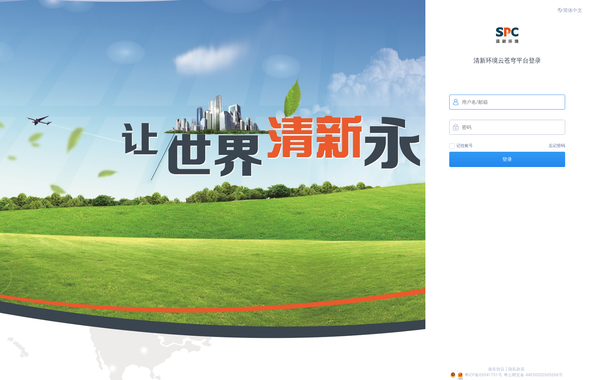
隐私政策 (516, 369)
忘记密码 (557, 145)
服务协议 (496, 369)
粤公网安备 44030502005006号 (533, 375)
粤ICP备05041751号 (483, 375)
